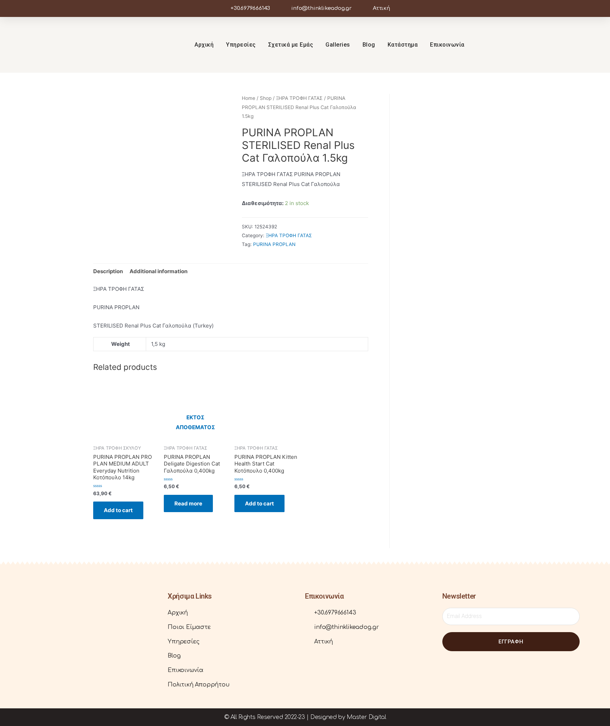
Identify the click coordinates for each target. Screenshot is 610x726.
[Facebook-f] (549, 45)
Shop (265, 98)
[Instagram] (563, 45)
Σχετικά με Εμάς (290, 44)
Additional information (158, 271)
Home (248, 98)
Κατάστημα (403, 44)
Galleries (337, 44)
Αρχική (204, 44)
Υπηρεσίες (241, 44)
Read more (188, 503)
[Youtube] (576, 45)
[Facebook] (35, 645)
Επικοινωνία (447, 44)
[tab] (108, 271)
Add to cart (118, 510)
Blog (369, 44)
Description (108, 271)
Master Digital (366, 717)
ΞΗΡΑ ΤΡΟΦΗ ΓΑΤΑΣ (299, 98)
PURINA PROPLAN (274, 244)
